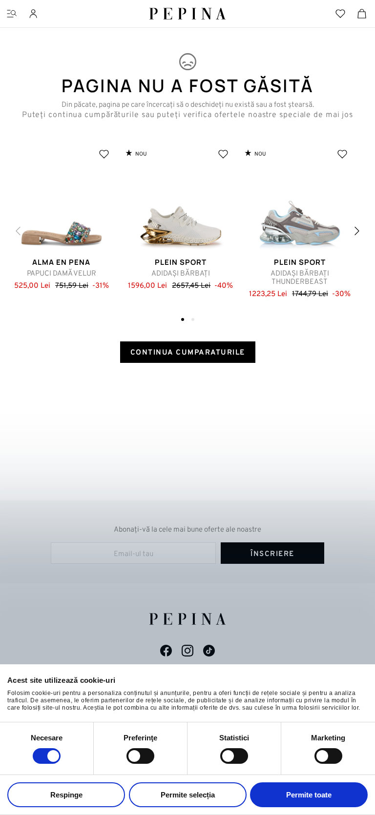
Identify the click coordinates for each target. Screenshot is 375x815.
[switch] (140, 756)
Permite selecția (188, 795)
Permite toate (309, 795)
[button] (357, 231)
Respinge (66, 795)
